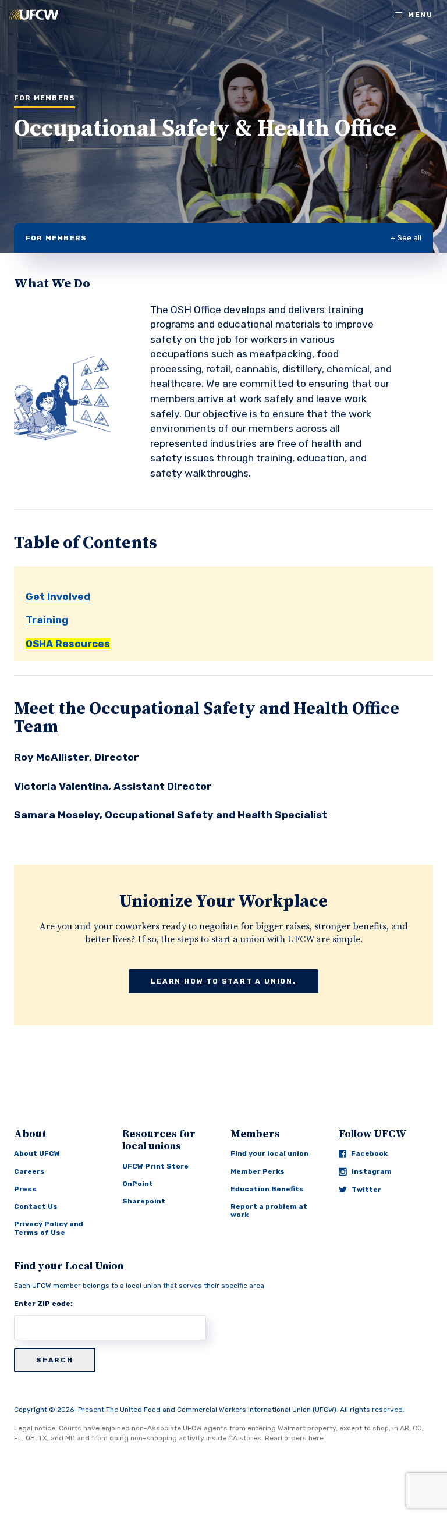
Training (47, 620)
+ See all (406, 237)
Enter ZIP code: (43, 1304)
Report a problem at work (268, 1210)
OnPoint (137, 1184)
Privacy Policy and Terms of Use (48, 1228)
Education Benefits (267, 1189)
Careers (29, 1171)
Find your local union (269, 1153)
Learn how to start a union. (223, 981)
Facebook (369, 1153)
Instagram (372, 1171)
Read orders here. (295, 1438)
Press (25, 1189)
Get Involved (58, 596)
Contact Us (36, 1206)
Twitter (366, 1189)
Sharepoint (143, 1201)
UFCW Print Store (155, 1166)
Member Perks (257, 1171)
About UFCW (37, 1153)
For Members (56, 238)
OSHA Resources (68, 643)
